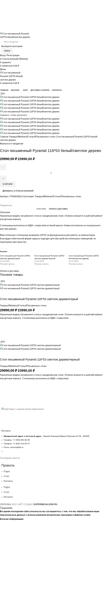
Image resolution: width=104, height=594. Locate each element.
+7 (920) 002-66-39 (52, 3)
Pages (7, 471)
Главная (4, 137)
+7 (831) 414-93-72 (52, 8)
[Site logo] (17, 35)
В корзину (8, 184)
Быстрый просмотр (3, 336)
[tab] (41, 209)
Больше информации (11, 519)
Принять (30, 519)
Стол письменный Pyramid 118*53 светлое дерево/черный (40, 359)
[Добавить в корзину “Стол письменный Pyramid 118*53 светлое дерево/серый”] (3, 329)
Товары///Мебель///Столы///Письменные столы (32, 137)
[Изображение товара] (29, 288)
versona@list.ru (52, 14)
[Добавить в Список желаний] (3, 323)
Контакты (8, 481)
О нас (6, 476)
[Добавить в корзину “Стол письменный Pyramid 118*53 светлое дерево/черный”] (3, 390)
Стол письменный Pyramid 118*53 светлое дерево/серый (39, 299)
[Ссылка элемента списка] (52, 445)
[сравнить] (3, 293)
